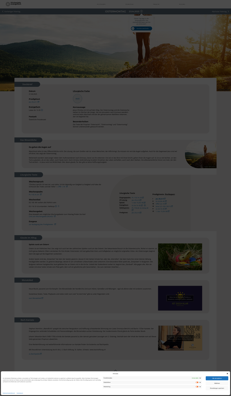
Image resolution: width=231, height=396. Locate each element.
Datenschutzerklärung (9, 393)
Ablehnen (217, 383)
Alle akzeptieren (217, 378)
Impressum (20, 393)
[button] (227, 373)
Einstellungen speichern (217, 388)
